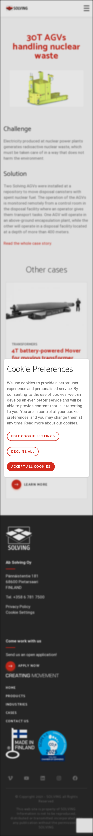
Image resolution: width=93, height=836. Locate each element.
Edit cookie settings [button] (33, 436)
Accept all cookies (31, 467)
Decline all (22, 452)
